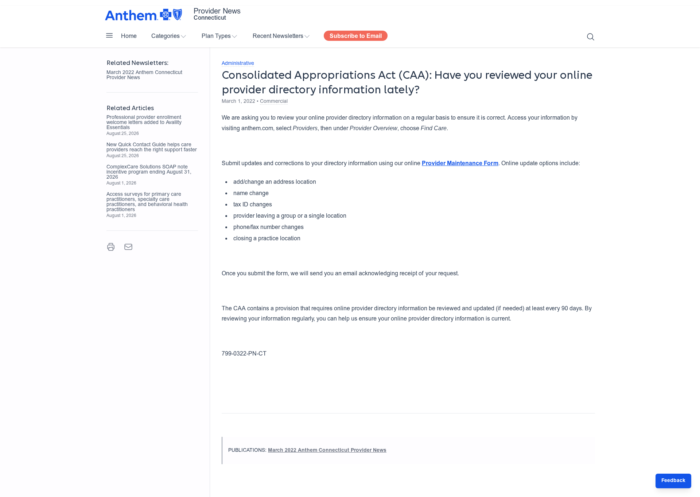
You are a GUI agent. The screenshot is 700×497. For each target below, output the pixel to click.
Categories (165, 36)
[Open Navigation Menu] (109, 35)
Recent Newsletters (278, 36)
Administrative (238, 63)
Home (129, 36)
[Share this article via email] (128, 246)
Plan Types (216, 36)
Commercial (274, 101)
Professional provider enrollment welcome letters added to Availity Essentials (144, 123)
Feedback (673, 481)
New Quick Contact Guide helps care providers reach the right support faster (151, 148)
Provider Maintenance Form (460, 164)
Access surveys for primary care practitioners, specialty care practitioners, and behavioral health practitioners (147, 202)
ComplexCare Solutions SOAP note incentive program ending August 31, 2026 (148, 172)
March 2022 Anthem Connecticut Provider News (144, 75)
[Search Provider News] (590, 36)
